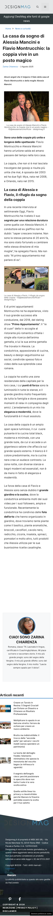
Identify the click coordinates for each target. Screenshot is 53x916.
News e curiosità (22, 28)
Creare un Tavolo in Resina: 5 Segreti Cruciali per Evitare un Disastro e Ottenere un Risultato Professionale (26, 708)
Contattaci (10, 868)
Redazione (9, 908)
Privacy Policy (26, 908)
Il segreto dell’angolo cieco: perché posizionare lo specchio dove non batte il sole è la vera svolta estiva (26, 779)
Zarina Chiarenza (10, 66)
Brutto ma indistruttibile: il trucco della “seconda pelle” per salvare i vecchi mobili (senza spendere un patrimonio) (26, 741)
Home (8, 28)
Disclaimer (9, 911)
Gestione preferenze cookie (41, 914)
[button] (37, 7)
